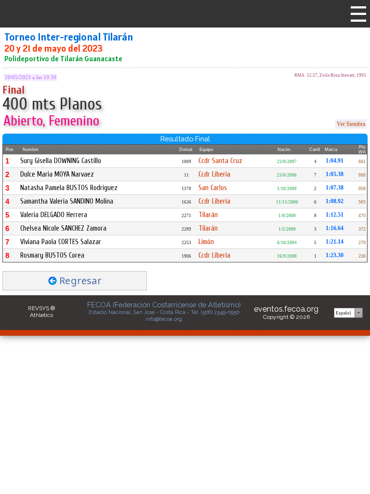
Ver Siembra (351, 124)
